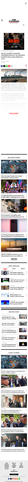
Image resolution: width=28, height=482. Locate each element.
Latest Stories (14, 353)
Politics (12, 293)
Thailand (8, 329)
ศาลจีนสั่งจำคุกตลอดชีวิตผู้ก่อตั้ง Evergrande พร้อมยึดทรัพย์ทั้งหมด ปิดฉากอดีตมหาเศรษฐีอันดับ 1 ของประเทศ (17, 303)
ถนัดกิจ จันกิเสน (6, 61)
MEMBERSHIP (14, 474)
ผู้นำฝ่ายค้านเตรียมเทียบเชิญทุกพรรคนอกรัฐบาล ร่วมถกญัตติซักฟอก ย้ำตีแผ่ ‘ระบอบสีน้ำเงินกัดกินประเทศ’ (12, 430)
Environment (10, 51)
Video (13, 464)
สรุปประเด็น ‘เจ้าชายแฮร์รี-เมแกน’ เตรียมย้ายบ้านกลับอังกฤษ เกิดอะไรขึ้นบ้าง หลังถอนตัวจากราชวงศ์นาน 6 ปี (8, 338)
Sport (11, 271)
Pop (21, 463)
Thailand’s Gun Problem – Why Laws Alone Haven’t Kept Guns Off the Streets (9, 324)
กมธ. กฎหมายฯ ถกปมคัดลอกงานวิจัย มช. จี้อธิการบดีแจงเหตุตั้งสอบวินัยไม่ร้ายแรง (11, 411)
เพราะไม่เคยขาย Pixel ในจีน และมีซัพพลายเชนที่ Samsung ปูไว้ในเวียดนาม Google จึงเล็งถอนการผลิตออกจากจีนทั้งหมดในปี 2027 (13, 235)
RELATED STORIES (14, 157)
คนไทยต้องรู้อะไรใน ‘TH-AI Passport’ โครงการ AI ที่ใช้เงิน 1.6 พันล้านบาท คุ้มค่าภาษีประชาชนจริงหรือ (9, 317)
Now (21, 464)
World (2, 174)
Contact (21, 467)
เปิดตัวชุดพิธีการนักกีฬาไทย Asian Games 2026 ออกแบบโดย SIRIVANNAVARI (17, 273)
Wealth (14, 463)
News (7, 463)
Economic (3, 51)
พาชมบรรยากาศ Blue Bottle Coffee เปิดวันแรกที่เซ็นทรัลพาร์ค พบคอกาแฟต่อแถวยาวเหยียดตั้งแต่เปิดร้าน (17, 288)
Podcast (7, 464)
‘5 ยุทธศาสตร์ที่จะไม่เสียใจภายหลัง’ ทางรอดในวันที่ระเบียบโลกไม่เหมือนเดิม (9, 331)
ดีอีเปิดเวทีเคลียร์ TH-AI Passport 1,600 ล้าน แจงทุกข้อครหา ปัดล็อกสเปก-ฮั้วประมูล (17, 295)
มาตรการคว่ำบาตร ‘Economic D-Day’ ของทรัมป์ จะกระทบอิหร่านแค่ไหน (17, 280)
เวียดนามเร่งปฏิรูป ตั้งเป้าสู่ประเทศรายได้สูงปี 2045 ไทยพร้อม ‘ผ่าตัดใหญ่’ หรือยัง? (11, 176)
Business (3, 194)
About (13, 467)
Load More (14, 454)
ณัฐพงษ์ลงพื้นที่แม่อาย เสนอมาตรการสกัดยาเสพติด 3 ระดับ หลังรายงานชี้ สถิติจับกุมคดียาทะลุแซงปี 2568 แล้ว (13, 391)
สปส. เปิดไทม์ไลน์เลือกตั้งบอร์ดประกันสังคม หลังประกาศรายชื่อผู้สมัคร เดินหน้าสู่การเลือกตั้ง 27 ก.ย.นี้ (9, 345)
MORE (14, 259)
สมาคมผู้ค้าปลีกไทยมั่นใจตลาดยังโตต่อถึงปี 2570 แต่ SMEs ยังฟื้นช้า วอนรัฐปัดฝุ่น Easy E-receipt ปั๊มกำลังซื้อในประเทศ (13, 196)
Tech (8, 233)
